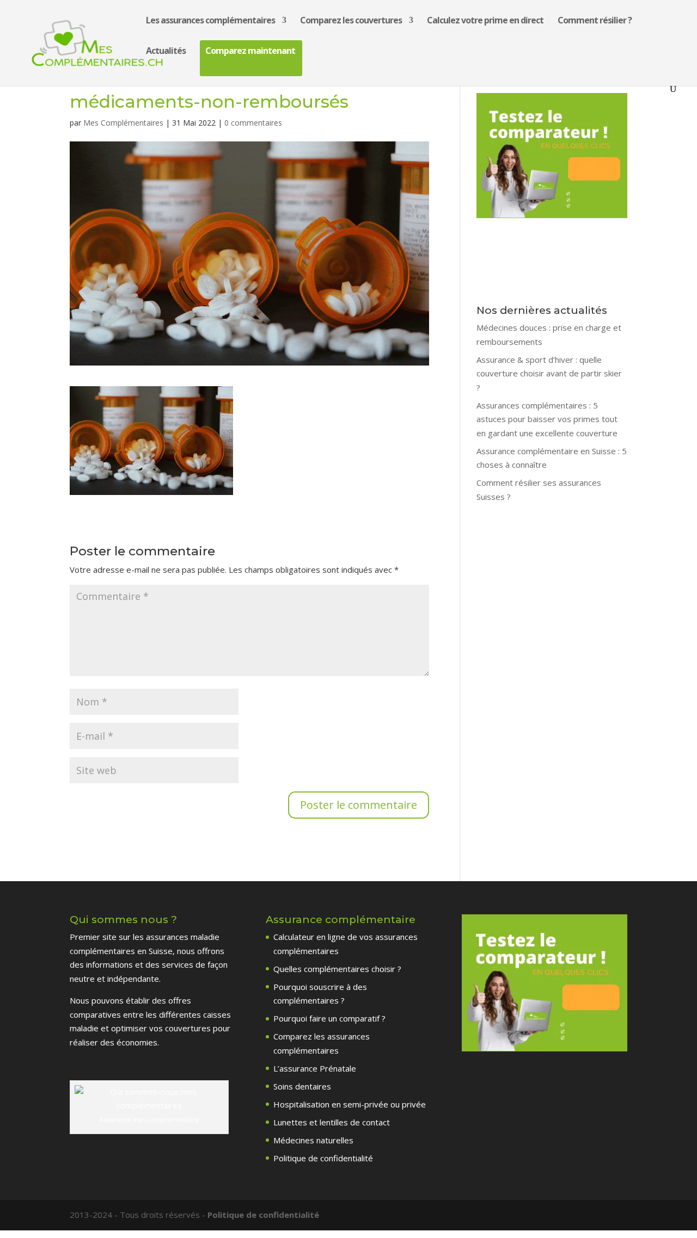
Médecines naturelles (313, 1140)
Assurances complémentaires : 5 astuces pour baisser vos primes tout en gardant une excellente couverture (546, 419)
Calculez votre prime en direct (485, 21)
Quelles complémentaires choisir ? (337, 968)
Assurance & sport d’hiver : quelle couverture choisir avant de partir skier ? (549, 373)
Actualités (166, 52)
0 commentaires (253, 122)
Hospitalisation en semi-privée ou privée (349, 1104)
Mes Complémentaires (123, 122)
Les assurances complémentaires (210, 21)
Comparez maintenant (250, 52)
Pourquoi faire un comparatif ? (329, 1018)
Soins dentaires (302, 1086)
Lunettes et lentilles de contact (331, 1122)
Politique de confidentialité (323, 1158)
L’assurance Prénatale (314, 1068)
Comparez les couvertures (351, 21)
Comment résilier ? (595, 21)
